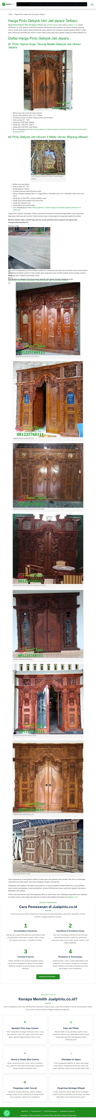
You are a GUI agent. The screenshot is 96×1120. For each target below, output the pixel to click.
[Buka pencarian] (92, 4)
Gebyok (75, 4)
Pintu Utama (39, 4)
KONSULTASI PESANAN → (48, 977)
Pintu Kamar (49, 4)
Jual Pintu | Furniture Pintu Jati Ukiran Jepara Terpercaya (55, 1115)
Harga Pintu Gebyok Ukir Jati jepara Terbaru (43, 20)
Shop (80, 4)
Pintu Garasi (67, 4)
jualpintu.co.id (72, 25)
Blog (85, 4)
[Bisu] (9, 280)
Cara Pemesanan (50, 1111)
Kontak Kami (36, 1111)
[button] (6, 1113)
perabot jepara (52, 25)
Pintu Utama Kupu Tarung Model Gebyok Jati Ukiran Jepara (44, 45)
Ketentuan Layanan (67, 1111)
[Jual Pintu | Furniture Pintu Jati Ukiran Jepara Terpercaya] (8, 4)
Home (32, 4)
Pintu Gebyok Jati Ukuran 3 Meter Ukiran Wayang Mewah (50, 137)
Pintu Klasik (58, 4)
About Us (24, 1111)
